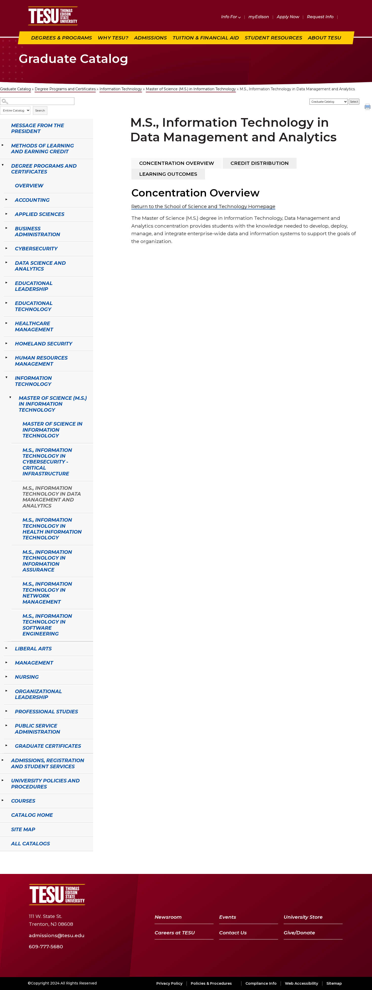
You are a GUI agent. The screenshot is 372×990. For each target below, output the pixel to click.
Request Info (320, 16)
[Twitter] (298, 894)
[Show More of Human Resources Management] (6, 357)
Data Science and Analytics (40, 266)
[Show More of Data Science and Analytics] (6, 262)
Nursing (27, 677)
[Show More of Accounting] (6, 199)
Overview (29, 186)
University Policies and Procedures (45, 783)
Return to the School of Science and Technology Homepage (203, 206)
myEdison (259, 16)
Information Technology (120, 89)
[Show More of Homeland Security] (6, 343)
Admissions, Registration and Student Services (47, 763)
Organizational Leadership (38, 694)
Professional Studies (46, 712)
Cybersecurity (36, 249)
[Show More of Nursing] (6, 676)
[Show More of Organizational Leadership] (6, 690)
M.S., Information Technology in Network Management (47, 593)
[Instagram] (337, 894)
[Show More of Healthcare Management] (6, 322)
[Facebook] (286, 894)
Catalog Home (32, 815)
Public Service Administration (37, 729)
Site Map (23, 829)
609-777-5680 (46, 946)
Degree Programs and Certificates (65, 89)
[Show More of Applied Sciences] (6, 213)
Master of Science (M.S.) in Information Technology (191, 89)
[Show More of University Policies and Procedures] (2, 780)
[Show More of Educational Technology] (6, 302)
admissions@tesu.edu (57, 935)
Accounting (32, 200)
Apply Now (288, 16)
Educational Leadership (34, 286)
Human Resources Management (41, 361)
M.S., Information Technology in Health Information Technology (52, 529)
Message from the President (37, 128)
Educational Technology (34, 306)
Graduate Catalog (15, 89)
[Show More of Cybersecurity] (6, 248)
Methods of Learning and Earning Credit (42, 149)
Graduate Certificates (48, 746)
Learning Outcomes (168, 174)
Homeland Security (43, 344)
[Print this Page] (368, 107)
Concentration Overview (176, 163)
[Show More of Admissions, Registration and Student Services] (2, 759)
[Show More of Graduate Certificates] (6, 745)
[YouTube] (311, 894)
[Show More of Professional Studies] (6, 711)
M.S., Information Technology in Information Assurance (47, 561)
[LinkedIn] (324, 894)
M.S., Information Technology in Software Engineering (47, 625)
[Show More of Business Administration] (6, 228)
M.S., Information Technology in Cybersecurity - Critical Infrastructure (47, 462)
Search (40, 110)
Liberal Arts (33, 649)
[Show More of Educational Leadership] (6, 282)
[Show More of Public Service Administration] (6, 725)
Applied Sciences (39, 214)
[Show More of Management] (6, 662)
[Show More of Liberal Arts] (6, 648)
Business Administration (37, 231)
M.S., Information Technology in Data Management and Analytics (52, 497)
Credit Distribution (260, 163)
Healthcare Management (34, 326)
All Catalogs (30, 844)
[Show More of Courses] (2, 800)
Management (34, 663)
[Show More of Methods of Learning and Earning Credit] (2, 145)
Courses (23, 801)
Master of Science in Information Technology (52, 430)
